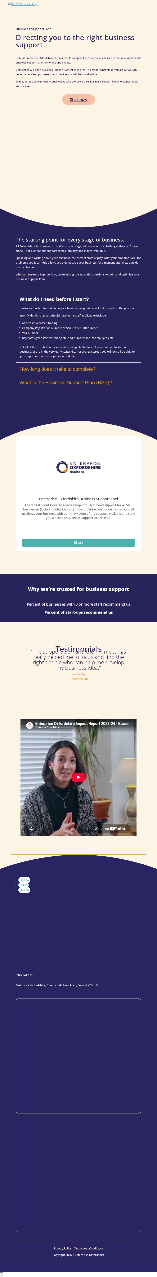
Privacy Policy (62, 1248)
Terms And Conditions (88, 1248)
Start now (78, 99)
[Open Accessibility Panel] (1, 1274)
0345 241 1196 (25, 975)
